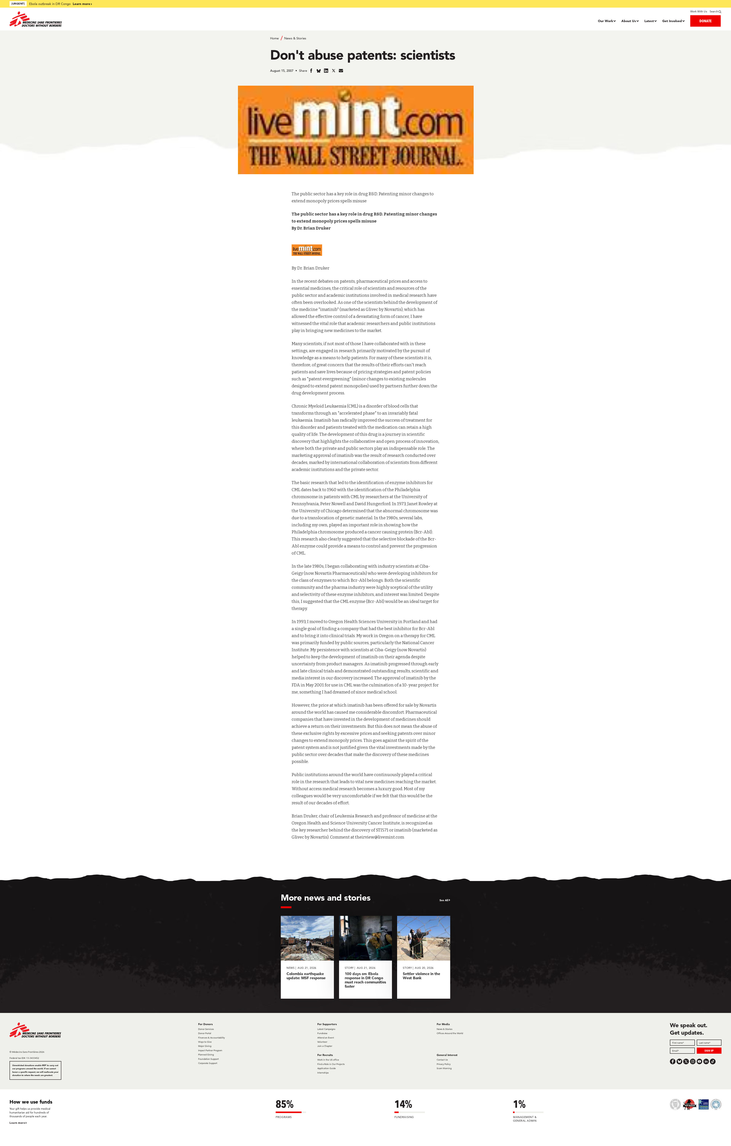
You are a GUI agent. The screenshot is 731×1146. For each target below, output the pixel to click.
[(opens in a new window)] (365, 251)
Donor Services (206, 1029)
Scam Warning (444, 1068)
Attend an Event (325, 1037)
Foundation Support (208, 1058)
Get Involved (672, 21)
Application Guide (326, 1068)
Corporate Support (207, 1063)
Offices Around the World (450, 1033)
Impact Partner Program (210, 1050)
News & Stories (295, 38)
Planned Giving (206, 1054)
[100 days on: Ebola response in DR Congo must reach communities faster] (365, 957)
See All (444, 900)
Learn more (81, 4)
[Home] (99, 19)
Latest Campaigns (326, 1029)
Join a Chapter (324, 1046)
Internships (323, 1072)
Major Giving (204, 1046)
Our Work (605, 21)
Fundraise (322, 1033)
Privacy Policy (444, 1064)
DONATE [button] (705, 20)
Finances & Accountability (211, 1037)
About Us (628, 21)
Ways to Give (205, 1041)
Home (274, 38)
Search (714, 11)
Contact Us (442, 1059)
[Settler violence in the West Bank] (423, 957)
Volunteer (322, 1041)
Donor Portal (204, 1033)
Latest (649, 21)
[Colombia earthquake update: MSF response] (307, 957)
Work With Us (698, 11)
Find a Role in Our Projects (331, 1064)
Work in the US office (328, 1059)
